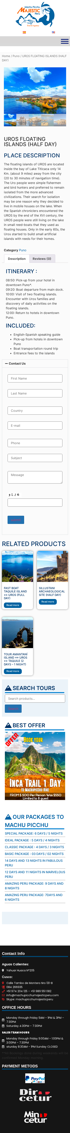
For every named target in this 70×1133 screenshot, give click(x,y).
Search (13, 709)
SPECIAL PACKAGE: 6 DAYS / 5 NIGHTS (34, 833)
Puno (16, 56)
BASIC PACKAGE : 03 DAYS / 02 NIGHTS (34, 854)
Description (17, 259)
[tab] (17, 258)
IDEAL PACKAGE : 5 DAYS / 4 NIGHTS (32, 840)
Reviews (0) (42, 259)
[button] (35, 363)
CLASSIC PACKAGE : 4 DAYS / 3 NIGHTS (34, 847)
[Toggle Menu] (65, 41)
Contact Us (17, 363)
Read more (12, 605)
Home (6, 56)
